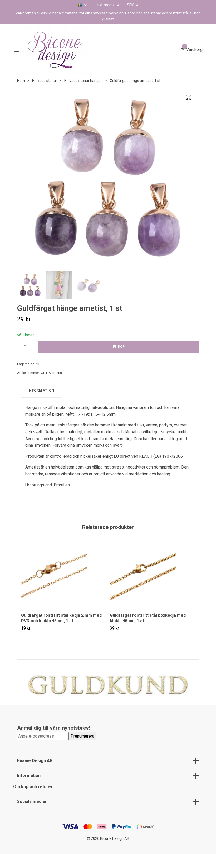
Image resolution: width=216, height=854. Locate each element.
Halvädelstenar (44, 81)
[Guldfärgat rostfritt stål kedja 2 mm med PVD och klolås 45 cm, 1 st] (63, 576)
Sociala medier (32, 801)
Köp (121, 346)
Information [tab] (41, 390)
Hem (21, 81)
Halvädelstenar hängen (83, 81)
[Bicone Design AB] (101, 50)
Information (29, 775)
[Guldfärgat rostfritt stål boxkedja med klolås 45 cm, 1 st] (152, 576)
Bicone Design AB (34, 760)
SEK (130, 5)
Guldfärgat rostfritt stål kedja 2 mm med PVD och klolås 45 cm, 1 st (61, 618)
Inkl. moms (106, 5)
